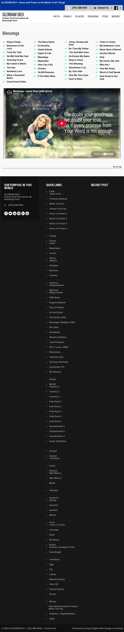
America (53, 283)
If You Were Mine (46, 76)
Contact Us (103, 7)
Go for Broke (56, 312)
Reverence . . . (56, 352)
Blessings (43, 57)
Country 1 (54, 386)
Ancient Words (107, 53)
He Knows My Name (79, 56)
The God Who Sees (79, 52)
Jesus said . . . (56, 194)
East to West (75, 79)
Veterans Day (56, 357)
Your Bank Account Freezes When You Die (63, 607)
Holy (102, 57)
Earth (52, 243)
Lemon (52, 574)
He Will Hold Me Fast (17, 56)
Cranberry (54, 559)
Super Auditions (57, 441)
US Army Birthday (58, 362)
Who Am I (105, 64)
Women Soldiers (57, 337)
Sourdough (55, 552)
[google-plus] (23, 213)
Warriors (53, 290)
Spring (52, 500)
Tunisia (53, 275)
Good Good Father (16, 82)
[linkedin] (14, 213)
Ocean (52, 253)
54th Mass (54, 297)
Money (116, 16)
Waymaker (43, 61)
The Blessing (76, 64)
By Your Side (75, 71)
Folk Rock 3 (55, 411)
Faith (56, 16)
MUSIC (52, 384)
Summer (53, 505)
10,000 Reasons (46, 72)
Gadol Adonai (45, 49)
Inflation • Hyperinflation (62, 614)
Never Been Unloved (110, 49)
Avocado (53, 530)
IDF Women (55, 372)
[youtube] (27, 213)
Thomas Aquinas (58, 199)
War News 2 (55, 478)
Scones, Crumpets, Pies (61, 547)
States (52, 379)
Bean (52, 535)
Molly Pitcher (56, 292)
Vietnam (53, 490)
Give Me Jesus (107, 68)
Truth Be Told (14, 52)
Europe (53, 451)
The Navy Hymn (46, 42)
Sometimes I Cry (77, 67)
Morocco (53, 270)
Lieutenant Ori (56, 367)
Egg (51, 564)
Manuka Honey (57, 579)
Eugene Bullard (57, 302)
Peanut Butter (56, 589)
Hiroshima (54, 332)
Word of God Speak (110, 72)
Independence (56, 285)
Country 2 (54, 391)
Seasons (93, 16)
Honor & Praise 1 (58, 213)
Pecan (52, 594)
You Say (11, 67)
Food (105, 16)
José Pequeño (56, 342)
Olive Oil (53, 584)
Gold (51, 618)
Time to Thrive (57, 525)
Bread (52, 544)
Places (79, 16)
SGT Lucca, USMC (59, 347)
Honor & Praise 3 (58, 223)
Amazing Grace (15, 60)
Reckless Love (14, 71)
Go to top (117, 167)
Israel (52, 466)
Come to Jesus (107, 42)
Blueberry (54, 540)
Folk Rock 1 (55, 401)
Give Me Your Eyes (78, 75)
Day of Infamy (56, 307)
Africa (52, 258)
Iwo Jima (54, 327)
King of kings (14, 42)
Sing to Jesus (76, 60)
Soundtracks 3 (57, 436)
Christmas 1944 (57, 317)
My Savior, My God (109, 61)
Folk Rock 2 (55, 406)
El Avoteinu (44, 45)
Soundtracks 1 (57, 426)
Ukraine (53, 470)
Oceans (42, 68)
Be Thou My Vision (79, 48)
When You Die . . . (58, 204)
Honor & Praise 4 (58, 228)
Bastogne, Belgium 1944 (62, 322)
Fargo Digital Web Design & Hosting (104, 628)
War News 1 (55, 473)
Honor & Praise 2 (58, 218)
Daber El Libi (44, 53)
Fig (51, 569)
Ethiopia (53, 265)
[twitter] (10, 213)
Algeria (53, 260)
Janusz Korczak (57, 208)
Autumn (53, 510)
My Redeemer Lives (110, 45)
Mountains (54, 248)
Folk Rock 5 (55, 421)
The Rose (54, 458)
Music (52, 483)
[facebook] (6, 213)
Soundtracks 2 (57, 431)
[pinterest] (19, 213)
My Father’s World (16, 64)
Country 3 (54, 396)
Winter (52, 515)
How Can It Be (45, 64)
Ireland (53, 456)
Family (67, 16)
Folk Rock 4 (55, 416)
